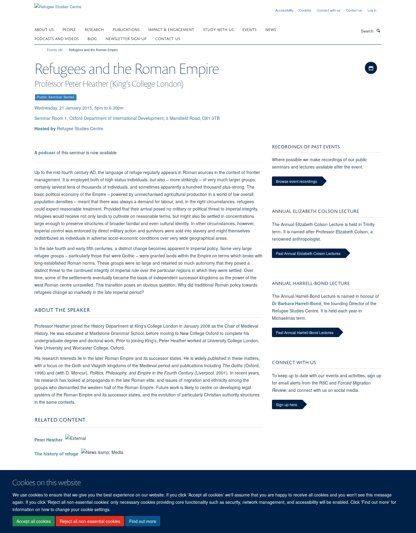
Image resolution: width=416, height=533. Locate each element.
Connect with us (328, 10)
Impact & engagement (171, 29)
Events (249, 29)
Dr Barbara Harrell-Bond (296, 303)
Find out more (142, 521)
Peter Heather (48, 440)
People (69, 29)
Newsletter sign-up (126, 38)
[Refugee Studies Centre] (57, 4)
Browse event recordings (296, 181)
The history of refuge (56, 454)
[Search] (378, 30)
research (94, 29)
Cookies (305, 10)
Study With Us (218, 29)
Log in (372, 10)
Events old (54, 50)
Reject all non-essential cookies (90, 521)
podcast (46, 152)
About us (44, 29)
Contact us (354, 10)
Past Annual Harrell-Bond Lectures (304, 332)
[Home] (40, 50)
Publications (126, 29)
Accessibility (284, 10)
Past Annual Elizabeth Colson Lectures (308, 253)
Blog (92, 38)
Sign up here (286, 404)
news (270, 29)
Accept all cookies (33, 521)
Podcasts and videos (56, 38)
